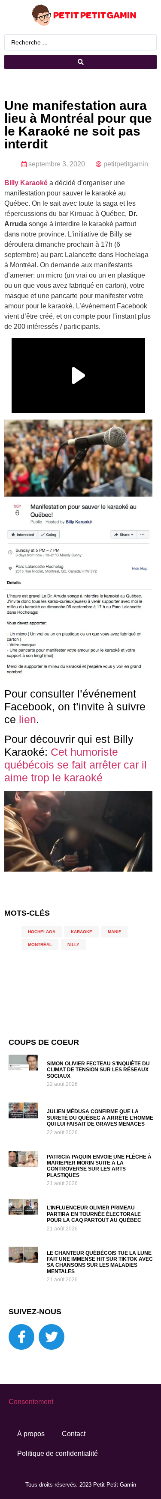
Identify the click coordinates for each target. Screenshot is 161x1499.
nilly (73, 944)
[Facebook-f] (21, 1337)
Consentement (31, 1401)
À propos (31, 1433)
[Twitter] (51, 1337)
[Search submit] (80, 62)
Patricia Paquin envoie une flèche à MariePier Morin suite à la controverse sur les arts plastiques (99, 1166)
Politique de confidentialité (57, 1453)
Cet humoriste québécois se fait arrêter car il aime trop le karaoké (75, 765)
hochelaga (41, 931)
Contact (73, 1433)
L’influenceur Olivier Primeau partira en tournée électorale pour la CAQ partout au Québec (94, 1214)
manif (114, 931)
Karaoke (81, 931)
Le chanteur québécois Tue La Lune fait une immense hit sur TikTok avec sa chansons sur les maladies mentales (100, 1262)
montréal (40, 944)
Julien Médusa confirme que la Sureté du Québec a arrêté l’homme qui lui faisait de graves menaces (100, 1118)
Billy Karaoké (26, 182)
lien (27, 719)
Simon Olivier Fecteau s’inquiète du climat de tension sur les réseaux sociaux (98, 1070)
